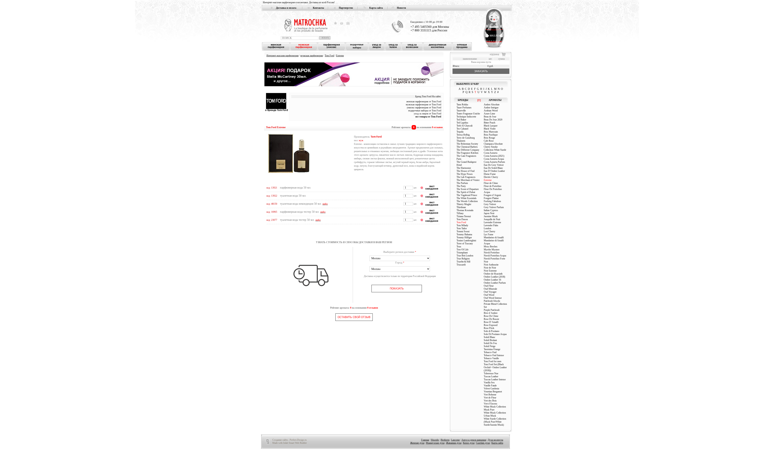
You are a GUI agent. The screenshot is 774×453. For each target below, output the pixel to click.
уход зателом (393, 46)
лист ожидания (431, 187)
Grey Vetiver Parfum (494, 207)
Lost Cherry (489, 231)
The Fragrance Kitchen (467, 152)
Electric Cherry (491, 177)
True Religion (463, 258)
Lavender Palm (491, 225)
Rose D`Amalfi (491, 322)
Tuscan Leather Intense (495, 379)
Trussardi (461, 264)
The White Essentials (466, 198)
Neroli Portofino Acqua (495, 255)
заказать (481, 71)
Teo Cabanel (462, 128)
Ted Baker (461, 119)
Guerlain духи (483, 443)
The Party (461, 186)
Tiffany (460, 213)
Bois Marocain (491, 131)
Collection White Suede (495, 149)
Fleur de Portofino (492, 186)
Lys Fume (488, 234)
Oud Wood (489, 294)
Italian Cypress (491, 210)
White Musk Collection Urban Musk (495, 414)
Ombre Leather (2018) (494, 276)
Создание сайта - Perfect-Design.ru (289, 439)
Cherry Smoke (491, 146)
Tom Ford (329, 55)
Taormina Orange (492, 349)
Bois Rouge (489, 137)
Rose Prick (489, 328)
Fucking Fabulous (492, 201)
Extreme (340, 55)
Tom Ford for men (492, 361)
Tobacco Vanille (491, 358)
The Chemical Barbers (467, 146)
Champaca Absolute (493, 143)
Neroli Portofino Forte (494, 258)
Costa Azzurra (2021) (494, 155)
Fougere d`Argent (492, 195)
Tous (459, 246)
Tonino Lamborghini (466, 240)
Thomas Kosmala (465, 210)
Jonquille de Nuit (492, 219)
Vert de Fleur (490, 397)
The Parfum (462, 183)
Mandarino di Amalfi (494, 237)
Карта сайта (376, 7)
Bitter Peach (489, 122)
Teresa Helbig (463, 134)
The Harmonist (464, 168)
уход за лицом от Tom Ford (427, 113)
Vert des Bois (490, 400)
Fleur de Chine (491, 183)
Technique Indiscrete (466, 116)
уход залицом (376, 46)
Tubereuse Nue (491, 373)
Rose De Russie (491, 319)
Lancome (455, 439)
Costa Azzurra (490, 152)
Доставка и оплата (286, 7)
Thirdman (461, 207)
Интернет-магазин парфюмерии (282, 55)
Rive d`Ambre (490, 313)
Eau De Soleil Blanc (493, 168)
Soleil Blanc (489, 337)
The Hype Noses (465, 174)
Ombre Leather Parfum (495, 282)
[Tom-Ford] (276, 108)
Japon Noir (489, 213)
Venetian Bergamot (493, 391)
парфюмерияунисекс (331, 46)
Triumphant (462, 252)
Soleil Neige (489, 346)
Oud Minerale (490, 288)
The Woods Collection (467, 201)
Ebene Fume (490, 174)
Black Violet (489, 128)
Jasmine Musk (491, 216)
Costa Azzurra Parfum (494, 162)
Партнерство (346, 7)
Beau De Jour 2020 (493, 119)
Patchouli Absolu (492, 301)
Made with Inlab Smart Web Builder (289, 443)
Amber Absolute (491, 104)
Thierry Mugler (464, 204)
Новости (401, 7)
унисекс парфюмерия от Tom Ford (424, 107)
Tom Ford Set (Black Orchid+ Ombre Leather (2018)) (495, 367)
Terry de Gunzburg (466, 137)
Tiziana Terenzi (464, 216)
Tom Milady (462, 225)
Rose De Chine (491, 316)
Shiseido (435, 439)
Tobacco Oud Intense (494, 355)
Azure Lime (489, 113)
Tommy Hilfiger (464, 237)
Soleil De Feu (490, 343)
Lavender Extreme (492, 222)
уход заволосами (412, 46)
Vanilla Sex (489, 382)
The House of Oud (465, 171)
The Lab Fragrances (466, 177)
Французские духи (435, 443)
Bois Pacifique (491, 134)
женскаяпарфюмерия (276, 46)
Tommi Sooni (463, 231)
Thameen (461, 140)
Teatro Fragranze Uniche (468, 113)
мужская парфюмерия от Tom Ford (423, 104)
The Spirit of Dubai (466, 192)
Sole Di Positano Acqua (495, 334)
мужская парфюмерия (311, 55)
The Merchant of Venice (468, 180)
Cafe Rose (489, 140)
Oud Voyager (490, 291)
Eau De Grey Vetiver (494, 165)
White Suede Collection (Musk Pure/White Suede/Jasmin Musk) (495, 421)
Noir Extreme (490, 270)
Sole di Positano (491, 331)
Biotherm (445, 439)
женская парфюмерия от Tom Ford (423, 101)
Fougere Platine (491, 198)
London (487, 228)
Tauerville (461, 110)
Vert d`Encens (490, 403)
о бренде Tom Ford (276, 110)
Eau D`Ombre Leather (494, 171)
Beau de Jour (490, 116)
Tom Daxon (462, 219)
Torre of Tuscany (465, 243)
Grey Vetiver (490, 204)
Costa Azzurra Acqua (494, 159)
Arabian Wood (491, 110)
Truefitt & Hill (463, 261)
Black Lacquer (490, 125)
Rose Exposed (490, 325)
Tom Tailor (462, 228)
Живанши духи (453, 443)
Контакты (318, 7)
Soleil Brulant (490, 340)
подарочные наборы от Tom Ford (424, 110)
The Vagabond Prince (467, 195)
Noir (486, 261)
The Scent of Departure (468, 189)
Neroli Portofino (491, 252)
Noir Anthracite (491, 264)
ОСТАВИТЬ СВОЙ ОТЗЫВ (354, 317)
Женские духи (417, 443)
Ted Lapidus (462, 122)
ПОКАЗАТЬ (397, 288)
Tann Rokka (462, 104)
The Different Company (468, 149)
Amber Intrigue (491, 107)
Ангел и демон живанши (473, 439)
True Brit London (465, 255)
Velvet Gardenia (491, 388)
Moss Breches (490, 246)
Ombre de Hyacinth (493, 273)
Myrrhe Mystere (491, 249)
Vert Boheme (490, 394)
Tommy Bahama (464, 234)
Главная (425, 439)
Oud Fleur (489, 285)
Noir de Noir (490, 267)
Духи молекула (495, 439)
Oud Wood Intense (493, 297)
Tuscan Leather (491, 376)
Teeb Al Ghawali (464, 125)
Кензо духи (468, 443)
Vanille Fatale (490, 385)
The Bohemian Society (467, 143)
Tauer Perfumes (464, 107)
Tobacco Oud (490, 352)
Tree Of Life (462, 249)
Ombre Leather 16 (492, 279)
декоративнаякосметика (437, 46)
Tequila (460, 131)
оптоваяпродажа (461, 46)
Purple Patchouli (491, 310)
